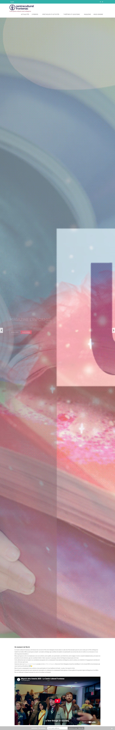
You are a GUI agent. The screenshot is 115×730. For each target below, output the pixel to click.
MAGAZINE (87, 14)
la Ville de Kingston (50, 664)
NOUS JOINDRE (98, 14)
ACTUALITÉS (25, 14)
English (12, 2)
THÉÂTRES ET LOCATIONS (71, 14)
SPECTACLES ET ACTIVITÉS (50, 14)
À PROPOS (35, 14)
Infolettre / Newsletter (38, 728)
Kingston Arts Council (30, 664)
